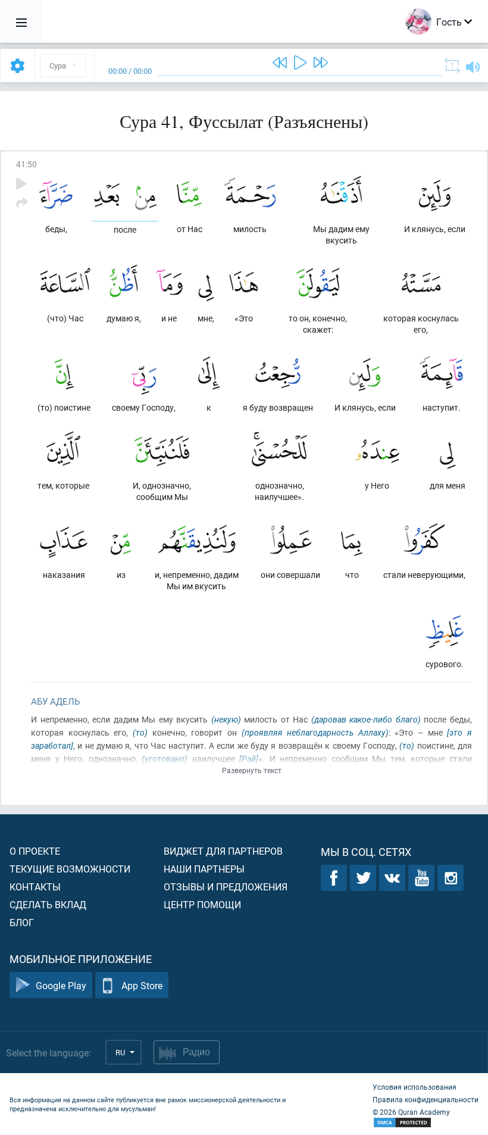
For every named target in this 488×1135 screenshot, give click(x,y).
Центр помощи (202, 904)
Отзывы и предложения (225, 886)
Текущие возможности (70, 868)
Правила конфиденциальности (425, 1099)
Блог (22, 922)
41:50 (26, 164)
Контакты (35, 886)
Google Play (61, 985)
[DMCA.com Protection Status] (425, 1123)
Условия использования (414, 1087)
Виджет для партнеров (223, 851)
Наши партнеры (204, 868)
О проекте (35, 851)
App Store (141, 985)
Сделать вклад (48, 904)
